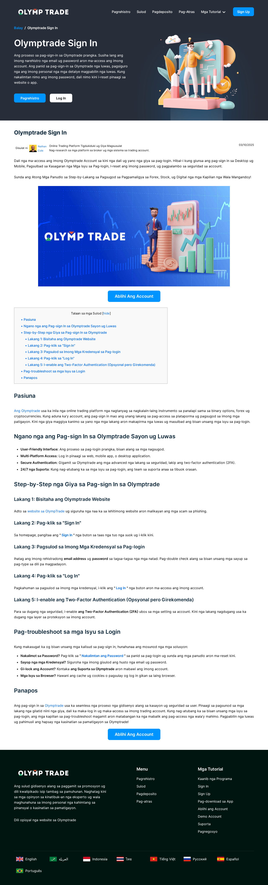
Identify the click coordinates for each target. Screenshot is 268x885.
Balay (18, 28)
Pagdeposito (162, 12)
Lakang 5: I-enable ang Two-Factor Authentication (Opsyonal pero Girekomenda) (91, 365)
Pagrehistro (121, 12)
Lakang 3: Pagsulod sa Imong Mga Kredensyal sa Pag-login (74, 352)
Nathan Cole (42, 148)
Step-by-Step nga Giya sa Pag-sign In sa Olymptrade (65, 333)
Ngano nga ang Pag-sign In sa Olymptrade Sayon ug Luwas (70, 326)
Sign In (203, 786)
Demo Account (210, 816)
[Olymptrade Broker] (43, 11)
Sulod (141, 12)
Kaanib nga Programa (215, 779)
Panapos (30, 378)
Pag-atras (187, 12)
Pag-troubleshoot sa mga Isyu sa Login (54, 371)
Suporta (204, 824)
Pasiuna (30, 320)
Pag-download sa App (215, 801)
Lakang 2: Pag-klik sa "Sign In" (51, 346)
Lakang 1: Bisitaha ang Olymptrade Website (61, 339)
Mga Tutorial (211, 12)
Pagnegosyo (208, 831)
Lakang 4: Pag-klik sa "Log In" (51, 358)
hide (106, 313)
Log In (61, 98)
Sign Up (243, 12)
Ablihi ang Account (134, 296)
